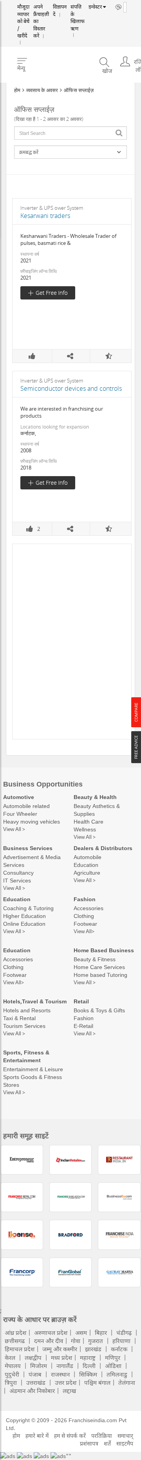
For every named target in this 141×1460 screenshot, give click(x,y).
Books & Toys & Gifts (99, 1010)
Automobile (87, 857)
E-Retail (83, 1025)
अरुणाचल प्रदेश (50, 1332)
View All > (14, 829)
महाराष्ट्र (88, 1357)
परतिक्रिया (101, 1435)
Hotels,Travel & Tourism (35, 1001)
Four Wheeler (20, 813)
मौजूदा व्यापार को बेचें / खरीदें (22, 17)
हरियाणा (121, 1341)
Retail (81, 1001)
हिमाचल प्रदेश (19, 1349)
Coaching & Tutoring (28, 908)
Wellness (85, 829)
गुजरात (95, 1341)
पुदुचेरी (12, 1374)
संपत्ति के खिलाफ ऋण (69, 15)
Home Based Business (104, 950)
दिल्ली (89, 1366)
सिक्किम (88, 1374)
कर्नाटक (119, 1349)
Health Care (88, 821)
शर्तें (107, 1443)
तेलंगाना (126, 1382)
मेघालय (13, 1366)
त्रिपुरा (11, 1382)
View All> (84, 931)
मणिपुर (112, 1357)
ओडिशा (113, 1366)
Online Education (24, 923)
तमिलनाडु (117, 1374)
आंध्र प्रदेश (15, 1332)
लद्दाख (69, 1390)
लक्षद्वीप (33, 1357)
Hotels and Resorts (27, 1010)
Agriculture (87, 872)
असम (81, 1332)
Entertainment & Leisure (33, 1069)
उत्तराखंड (35, 1382)
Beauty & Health (95, 797)
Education (86, 864)
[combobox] (70, 133)
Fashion (85, 899)
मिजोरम (38, 1366)
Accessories (88, 908)
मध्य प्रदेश (61, 1357)
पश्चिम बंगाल (97, 1382)
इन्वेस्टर (86, 7)
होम (17, 90)
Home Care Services (99, 967)
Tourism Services (24, 1025)
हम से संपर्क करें (70, 1435)
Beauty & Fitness (95, 959)
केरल (10, 1357)
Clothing (84, 916)
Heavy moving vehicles (31, 821)
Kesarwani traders (45, 215)
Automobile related (26, 806)
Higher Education (24, 916)
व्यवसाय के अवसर (42, 90)
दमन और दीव (48, 1341)
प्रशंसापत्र (89, 1443)
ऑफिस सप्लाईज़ (79, 90)
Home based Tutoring (100, 974)
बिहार (101, 1332)
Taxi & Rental (19, 1018)
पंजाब (35, 1374)
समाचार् (125, 1435)
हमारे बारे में (37, 1435)
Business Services (27, 848)
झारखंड (93, 1349)
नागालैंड (64, 1366)
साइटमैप (124, 1443)
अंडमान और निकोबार (32, 1390)
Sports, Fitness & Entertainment (26, 1056)
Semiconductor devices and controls (71, 388)
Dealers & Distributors (103, 848)
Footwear (85, 923)
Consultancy (18, 872)
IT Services (17, 880)
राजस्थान (60, 1374)
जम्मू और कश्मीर (59, 1349)
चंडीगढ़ (124, 1332)
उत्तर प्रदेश (65, 1382)
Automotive (18, 797)
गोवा (75, 1341)
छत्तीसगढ (15, 1341)
